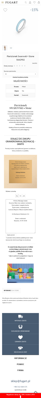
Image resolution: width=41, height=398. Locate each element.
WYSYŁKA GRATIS (20, 320)
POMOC (20, 364)
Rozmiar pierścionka (10, 71)
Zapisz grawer (11, 235)
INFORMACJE (20, 358)
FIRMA (20, 370)
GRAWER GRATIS (20, 341)
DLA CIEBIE (11, 290)
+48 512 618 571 (20, 386)
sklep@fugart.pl (20, 381)
